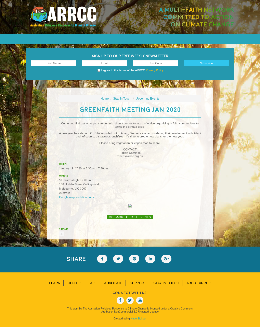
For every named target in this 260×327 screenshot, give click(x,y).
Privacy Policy (155, 70)
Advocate (113, 283)
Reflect (75, 283)
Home (105, 98)
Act (93, 283)
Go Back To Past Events (130, 217)
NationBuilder (138, 318)
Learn (54, 283)
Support (138, 283)
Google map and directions (76, 197)
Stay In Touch (122, 98)
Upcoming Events (147, 98)
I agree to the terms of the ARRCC (132, 70)
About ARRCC (198, 283)
